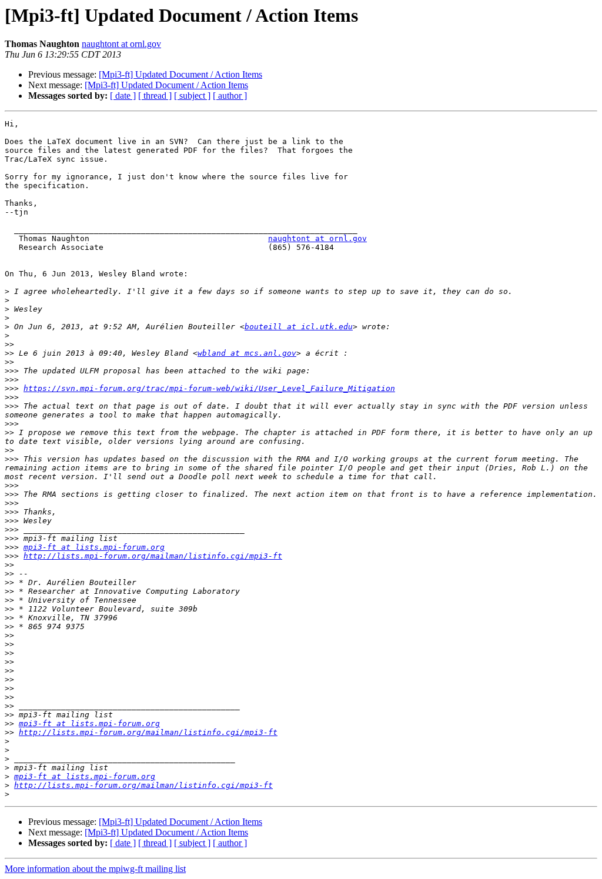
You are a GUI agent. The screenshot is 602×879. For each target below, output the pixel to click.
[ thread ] (155, 96)
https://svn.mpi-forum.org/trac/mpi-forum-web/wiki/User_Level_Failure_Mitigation (209, 388)
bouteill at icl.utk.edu (299, 326)
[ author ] (230, 96)
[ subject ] (192, 96)
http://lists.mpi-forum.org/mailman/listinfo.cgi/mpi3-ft (153, 556)
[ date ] (123, 96)
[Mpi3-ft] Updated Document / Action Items (180, 74)
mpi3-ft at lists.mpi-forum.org (94, 547)
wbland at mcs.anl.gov (247, 353)
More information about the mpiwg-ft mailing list (95, 869)
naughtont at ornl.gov (121, 44)
